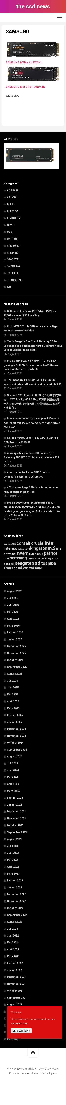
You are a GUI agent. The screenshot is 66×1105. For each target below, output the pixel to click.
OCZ (9, 231)
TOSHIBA (12, 273)
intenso (10, 548)
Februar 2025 (15, 715)
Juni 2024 (13, 770)
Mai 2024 (12, 777)
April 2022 (13, 949)
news (8, 554)
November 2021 (16, 983)
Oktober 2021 (15, 990)
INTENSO (12, 211)
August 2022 (14, 921)
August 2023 (14, 839)
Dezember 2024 (16, 728)
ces (5, 544)
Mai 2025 (12, 694)
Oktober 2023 (15, 825)
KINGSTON (13, 218)
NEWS (10, 225)
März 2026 (13, 625)
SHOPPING (13, 266)
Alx (54, 1073)
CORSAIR (12, 190)
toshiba (48, 563)
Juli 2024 (12, 763)
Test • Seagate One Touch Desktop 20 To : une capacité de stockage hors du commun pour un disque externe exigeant (33, 345)
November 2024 (16, 735)
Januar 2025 (14, 722)
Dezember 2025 (16, 646)
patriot (50, 553)
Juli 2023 (12, 846)
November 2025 (16, 653)
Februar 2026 (15, 632)
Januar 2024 (14, 804)
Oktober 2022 (15, 908)
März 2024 (13, 791)
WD (9, 287)
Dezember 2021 (16, 976)
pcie (6, 558)
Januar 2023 (14, 887)
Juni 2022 (13, 935)
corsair (23, 543)
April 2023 (13, 866)
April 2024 (13, 784)
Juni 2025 (13, 687)
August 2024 (14, 756)
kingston (38, 548)
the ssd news (33, 6)
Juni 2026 (13, 604)
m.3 (58, 548)
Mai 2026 (12, 611)
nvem (22, 553)
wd (26, 568)
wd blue (35, 568)
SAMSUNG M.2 (34, 558)
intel (49, 543)
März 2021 (13, 1039)
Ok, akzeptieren (21, 1030)
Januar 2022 (14, 970)
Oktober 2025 (15, 660)
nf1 (14, 554)
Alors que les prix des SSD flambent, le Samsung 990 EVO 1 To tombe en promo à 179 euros (31, 457)
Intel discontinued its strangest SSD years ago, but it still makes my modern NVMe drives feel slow (32, 422)
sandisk (9, 564)
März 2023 (13, 873)
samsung (18, 557)
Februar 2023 (15, 880)
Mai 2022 (12, 942)
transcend (13, 568)
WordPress (31, 1073)
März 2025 (13, 708)
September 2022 (17, 915)
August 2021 (14, 1004)
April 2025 (13, 701)
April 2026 (13, 618)
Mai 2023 (12, 859)
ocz (40, 553)
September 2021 (17, 997)
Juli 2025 (12, 680)
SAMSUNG (13, 245)
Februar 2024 (15, 797)
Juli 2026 (12, 598)
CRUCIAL (12, 197)
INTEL (10, 204)
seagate (23, 563)
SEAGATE (12, 259)
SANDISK (12, 252)
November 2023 (16, 818)
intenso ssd (24, 549)
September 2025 (17, 666)
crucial (38, 543)
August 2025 (14, 673)
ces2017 (12, 544)
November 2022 (16, 901)
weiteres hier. (19, 1023)
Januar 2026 (14, 639)
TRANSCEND (15, 280)
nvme (32, 554)
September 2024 (17, 749)
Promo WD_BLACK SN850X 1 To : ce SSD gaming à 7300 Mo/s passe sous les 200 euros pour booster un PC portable (31, 365)
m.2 (52, 548)
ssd (36, 563)
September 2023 (17, 832)
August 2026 (14, 591)
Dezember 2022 (16, 894)
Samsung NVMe (50, 558)
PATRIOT (12, 238)
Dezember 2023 (16, 811)
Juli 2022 (12, 928)
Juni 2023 (13, 852)
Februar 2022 (15, 963)
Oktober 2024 (15, 742)
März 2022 (13, 956)
